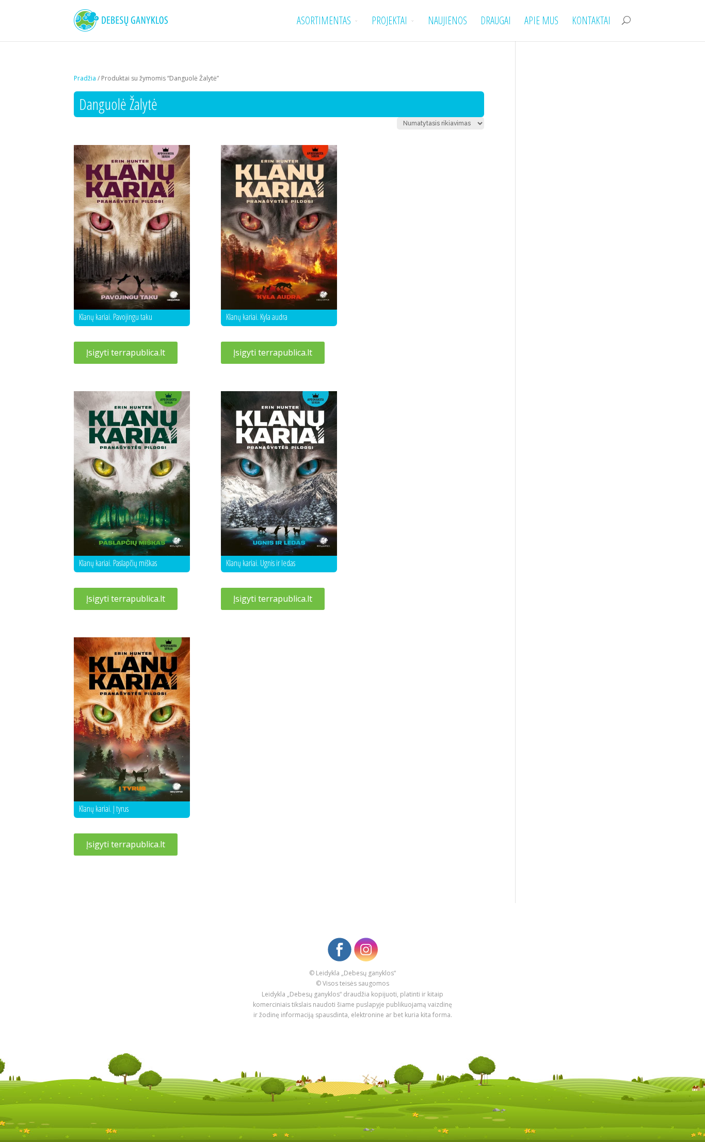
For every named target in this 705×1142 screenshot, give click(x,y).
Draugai (495, 20)
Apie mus (541, 20)
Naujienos (447, 20)
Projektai (389, 20)
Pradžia (85, 78)
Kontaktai (591, 20)
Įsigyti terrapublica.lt (125, 352)
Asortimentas (324, 20)
